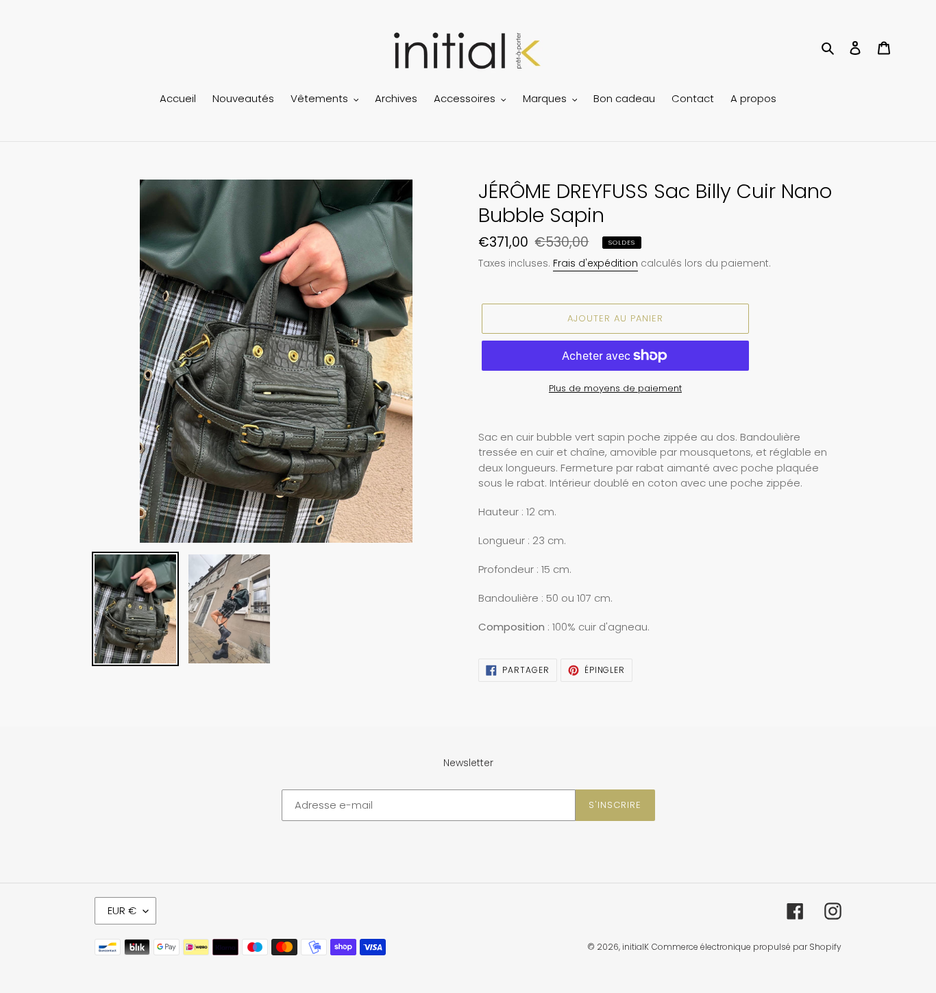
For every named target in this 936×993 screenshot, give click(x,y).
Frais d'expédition (595, 263)
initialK (635, 947)
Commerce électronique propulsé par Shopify (746, 947)
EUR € (122, 910)
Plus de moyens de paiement (615, 388)
